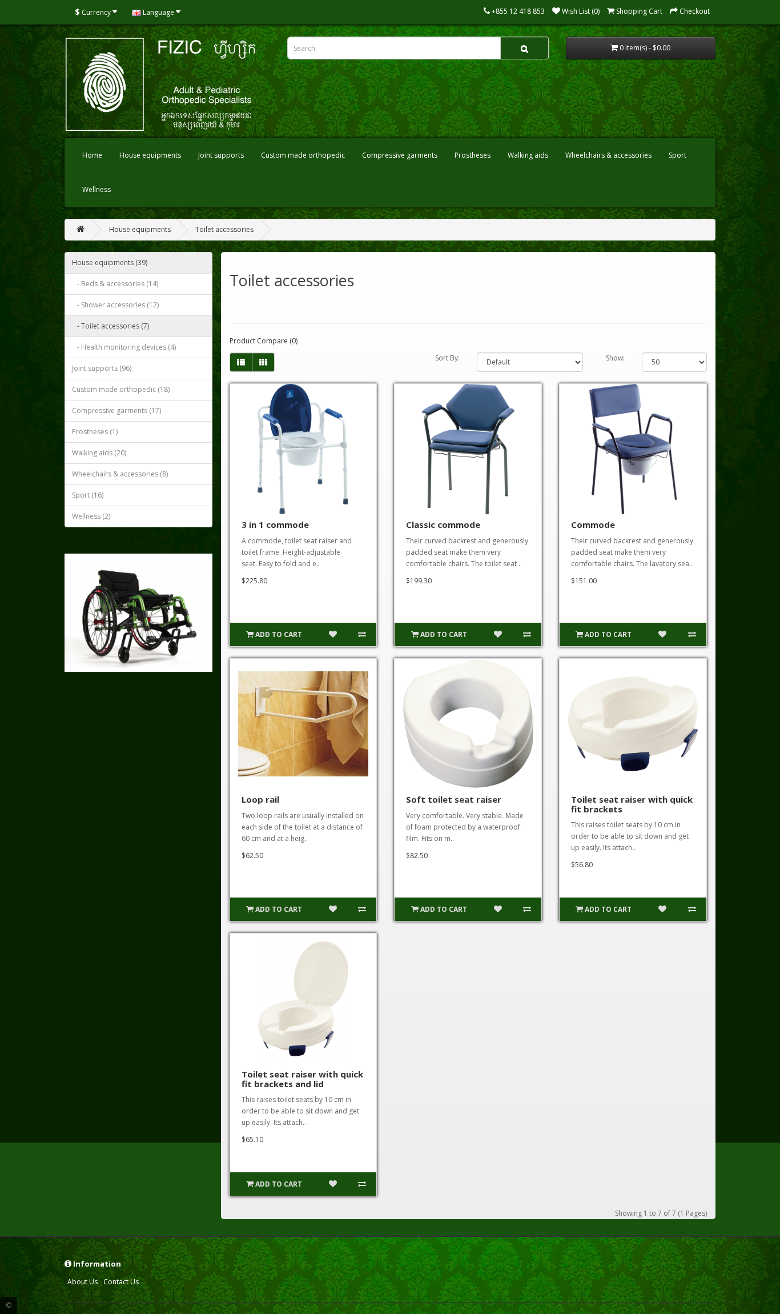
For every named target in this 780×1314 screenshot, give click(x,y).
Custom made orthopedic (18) (121, 389)
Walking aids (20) (99, 453)
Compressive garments (399, 155)
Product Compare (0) (263, 341)
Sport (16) (87, 495)
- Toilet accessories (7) (110, 326)
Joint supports (221, 155)
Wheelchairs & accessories (608, 155)
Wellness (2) (91, 516)
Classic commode (443, 524)
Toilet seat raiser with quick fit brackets (632, 804)
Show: (615, 358)
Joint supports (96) (101, 368)
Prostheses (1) (95, 431)
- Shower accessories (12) (115, 305)
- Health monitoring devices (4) (124, 347)
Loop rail (260, 799)
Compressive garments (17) (116, 410)
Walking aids (528, 155)
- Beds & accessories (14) (115, 284)
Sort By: (447, 358)
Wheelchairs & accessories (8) (120, 474)
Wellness (96, 189)
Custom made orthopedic (303, 155)
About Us (82, 1282)
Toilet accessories (224, 229)
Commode (593, 524)
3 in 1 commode (275, 524)
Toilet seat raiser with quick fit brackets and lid (302, 1078)
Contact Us (121, 1282)
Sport (677, 155)
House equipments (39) (109, 262)
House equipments (150, 155)
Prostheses (472, 155)
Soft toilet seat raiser (453, 799)
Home (92, 155)
